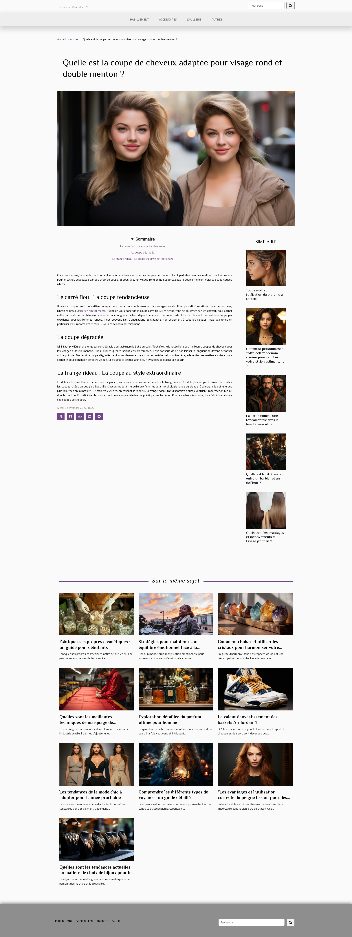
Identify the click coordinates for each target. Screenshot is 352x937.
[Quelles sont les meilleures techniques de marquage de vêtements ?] (96, 689)
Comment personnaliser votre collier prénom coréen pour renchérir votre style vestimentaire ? (265, 357)
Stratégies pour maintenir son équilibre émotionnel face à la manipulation (168, 647)
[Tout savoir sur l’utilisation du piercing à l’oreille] (266, 267)
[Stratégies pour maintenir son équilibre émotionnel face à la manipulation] (176, 613)
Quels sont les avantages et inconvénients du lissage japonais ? (265, 537)
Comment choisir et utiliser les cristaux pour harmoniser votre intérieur (248, 647)
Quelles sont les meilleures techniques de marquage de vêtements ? (86, 722)
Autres (217, 19)
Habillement (139, 19)
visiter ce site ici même (91, 310)
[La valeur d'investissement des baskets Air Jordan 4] (255, 689)
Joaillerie (194, 19)
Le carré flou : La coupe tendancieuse (143, 246)
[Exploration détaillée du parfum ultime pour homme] (176, 689)
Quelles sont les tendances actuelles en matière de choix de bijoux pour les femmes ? (96, 873)
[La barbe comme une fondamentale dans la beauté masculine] (266, 393)
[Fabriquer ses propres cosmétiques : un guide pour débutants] (96, 613)
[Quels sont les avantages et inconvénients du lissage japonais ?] (266, 510)
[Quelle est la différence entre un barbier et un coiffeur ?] (266, 451)
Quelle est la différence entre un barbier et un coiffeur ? (263, 478)
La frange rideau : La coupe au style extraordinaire (142, 258)
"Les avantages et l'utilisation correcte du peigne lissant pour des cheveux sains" (252, 797)
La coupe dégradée (142, 252)
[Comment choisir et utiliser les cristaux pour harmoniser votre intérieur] (255, 613)
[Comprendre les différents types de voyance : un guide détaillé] (176, 764)
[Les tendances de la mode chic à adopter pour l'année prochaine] (96, 764)
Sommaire (145, 239)
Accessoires (168, 19)
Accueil (61, 39)
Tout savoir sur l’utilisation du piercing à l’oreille (264, 294)
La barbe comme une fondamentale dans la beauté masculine (262, 420)
